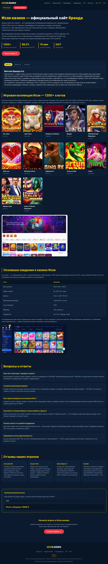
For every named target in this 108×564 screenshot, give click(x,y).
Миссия (8, 64)
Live (104, 3)
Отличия (27, 64)
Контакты (47, 3)
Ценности (18, 64)
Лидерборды (77, 3)
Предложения (57, 3)
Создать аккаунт (20, 7)
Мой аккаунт (7, 7)
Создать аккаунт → (54, 531)
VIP (84, 3)
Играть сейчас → (11, 53)
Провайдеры (67, 3)
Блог (98, 3)
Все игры (90, 3)
